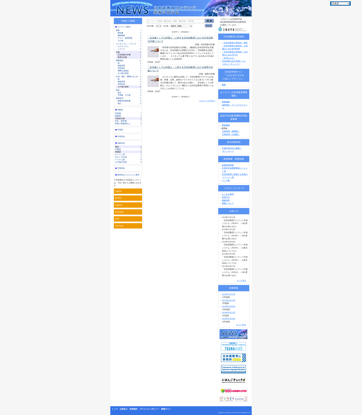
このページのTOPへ (207, 101)
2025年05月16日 (228, 306)
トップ (115, 409)
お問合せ (124, 409)
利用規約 (133, 409)
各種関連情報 (227, 165)
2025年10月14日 (228, 300)
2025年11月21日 (228, 294)
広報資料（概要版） (231, 131)
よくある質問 (228, 194)
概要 (224, 85)
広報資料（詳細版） (231, 134)
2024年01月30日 (228, 319)
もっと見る (241, 280)
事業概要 (226, 102)
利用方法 (226, 197)
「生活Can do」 (228, 58)
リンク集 (226, 180)
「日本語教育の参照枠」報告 (235, 43)
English (118, 191)
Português (119, 212)
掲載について (228, 203)
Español (118, 205)
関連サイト (166, 409)
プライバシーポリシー (149, 409)
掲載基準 (226, 200)
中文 (117, 219)
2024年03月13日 (228, 312)
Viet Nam (119, 226)
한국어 (118, 198)
